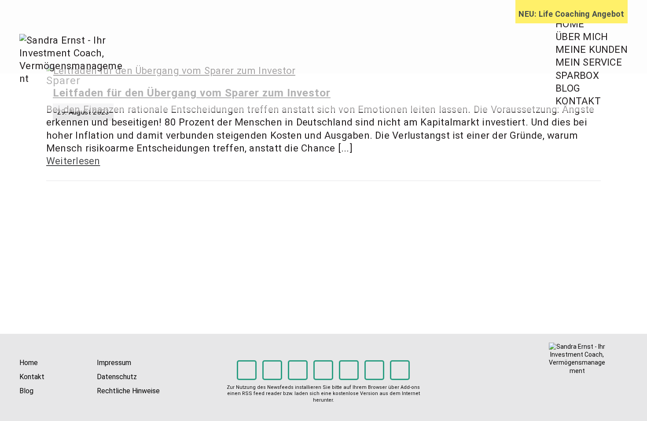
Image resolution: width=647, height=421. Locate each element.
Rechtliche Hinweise (128, 391)
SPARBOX (577, 75)
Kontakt (31, 377)
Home (28, 362)
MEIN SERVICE (588, 62)
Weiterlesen (73, 160)
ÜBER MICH (581, 36)
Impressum (114, 362)
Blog (26, 391)
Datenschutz (117, 377)
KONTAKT (578, 101)
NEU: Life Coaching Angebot (571, 13)
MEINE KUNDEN (591, 49)
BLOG (567, 88)
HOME (569, 24)
